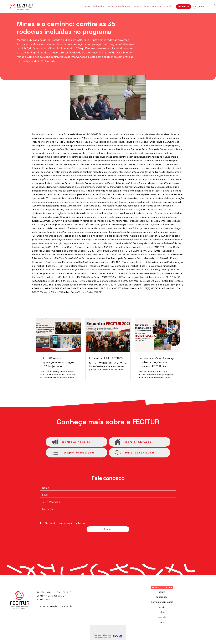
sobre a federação (137, 442)
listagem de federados (78, 452)
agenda (162, 617)
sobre (162, 591)
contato (162, 622)
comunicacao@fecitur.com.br (55, 606)
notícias (162, 606)
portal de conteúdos (162, 601)
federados (162, 596)
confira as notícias (76, 442)
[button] (183, 6)
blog (162, 611)
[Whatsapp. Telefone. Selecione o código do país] (45, 502)
